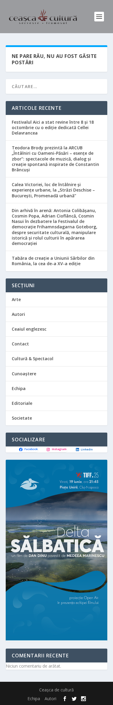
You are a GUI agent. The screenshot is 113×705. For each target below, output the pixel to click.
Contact (20, 344)
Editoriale (22, 403)
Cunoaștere (24, 373)
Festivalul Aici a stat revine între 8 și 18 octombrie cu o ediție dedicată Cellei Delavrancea (53, 127)
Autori (18, 314)
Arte (16, 299)
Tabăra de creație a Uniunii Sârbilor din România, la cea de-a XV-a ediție (53, 260)
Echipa (19, 388)
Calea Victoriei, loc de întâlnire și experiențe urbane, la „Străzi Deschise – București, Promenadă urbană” (53, 190)
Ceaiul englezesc (29, 329)
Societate (22, 418)
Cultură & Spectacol (32, 358)
